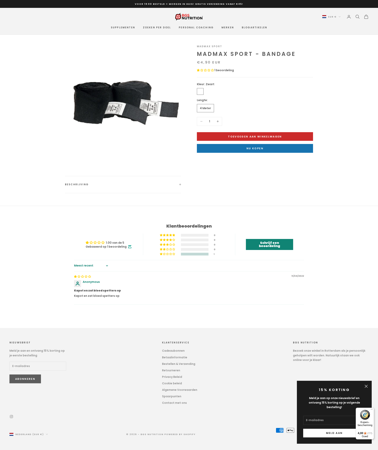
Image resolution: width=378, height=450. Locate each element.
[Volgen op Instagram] (11, 417)
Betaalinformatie (174, 357)
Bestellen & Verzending (178, 364)
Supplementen (123, 27)
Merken (227, 27)
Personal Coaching (196, 27)
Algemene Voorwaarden (179, 390)
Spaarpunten (171, 396)
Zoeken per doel (157, 27)
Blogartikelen (254, 27)
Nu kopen (254, 148)
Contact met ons (174, 403)
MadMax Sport (209, 46)
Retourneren (171, 370)
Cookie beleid (172, 383)
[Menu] (371, 410)
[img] (82, 276)
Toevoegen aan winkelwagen (255, 136)
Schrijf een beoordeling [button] (269, 244)
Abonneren (25, 379)
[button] (205, 70)
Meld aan (334, 433)
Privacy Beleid (172, 377)
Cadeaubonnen (173, 351)
